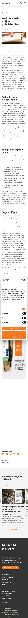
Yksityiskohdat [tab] (14, 284)
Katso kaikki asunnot (10, 568)
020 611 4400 (7, 595)
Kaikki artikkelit (12, 529)
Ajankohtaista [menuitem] (6, 582)
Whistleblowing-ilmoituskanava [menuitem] (10, 612)
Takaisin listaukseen (11, 13)
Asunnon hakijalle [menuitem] (7, 577)
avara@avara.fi (8, 593)
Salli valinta (14, 332)
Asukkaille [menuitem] (5, 579)
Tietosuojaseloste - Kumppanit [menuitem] (9, 610)
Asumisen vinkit (6, 462)
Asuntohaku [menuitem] (6, 575)
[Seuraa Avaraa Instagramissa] (6, 549)
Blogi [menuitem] (3, 584)
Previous (3, 486)
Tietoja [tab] (23, 284)
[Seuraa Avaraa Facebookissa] (3, 549)
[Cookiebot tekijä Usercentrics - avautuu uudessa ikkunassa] (20, 280)
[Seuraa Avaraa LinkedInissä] (13, 549)
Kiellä (14, 337)
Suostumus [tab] (5, 284)
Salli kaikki (14, 328)
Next (7, 486)
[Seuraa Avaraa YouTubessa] (9, 549)
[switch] (24, 313)
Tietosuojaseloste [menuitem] (6, 608)
